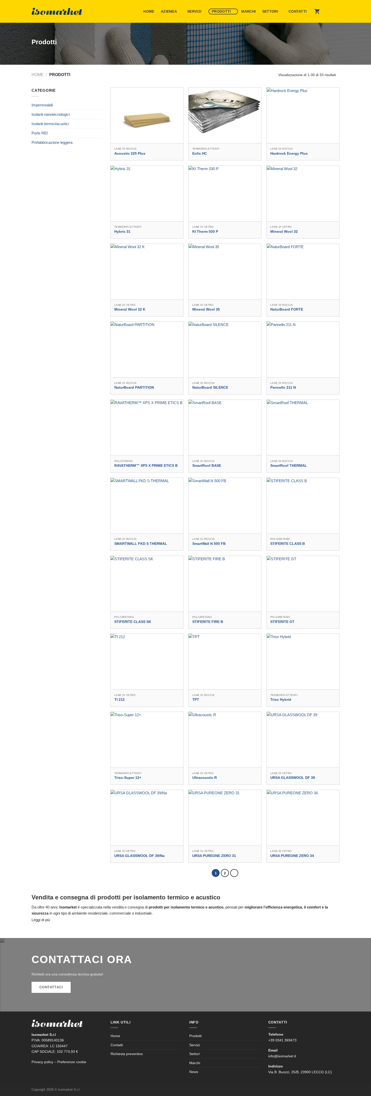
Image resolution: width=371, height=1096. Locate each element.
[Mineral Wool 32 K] (147, 271)
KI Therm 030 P (205, 232)
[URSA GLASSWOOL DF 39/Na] (147, 818)
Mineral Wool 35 (206, 309)
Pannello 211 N (283, 387)
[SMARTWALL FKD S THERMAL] (147, 505)
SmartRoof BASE (206, 466)
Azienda (169, 11)
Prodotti (221, 11)
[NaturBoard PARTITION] (147, 349)
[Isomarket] (57, 11)
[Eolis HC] (225, 115)
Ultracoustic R (204, 778)
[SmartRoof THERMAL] (303, 427)
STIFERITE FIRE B (207, 622)
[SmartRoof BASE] (225, 427)
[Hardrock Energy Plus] (303, 115)
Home (148, 11)
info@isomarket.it (282, 1056)
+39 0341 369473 (282, 1040)
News (193, 1072)
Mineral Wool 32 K (129, 309)
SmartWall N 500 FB (209, 544)
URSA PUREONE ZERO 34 (292, 856)
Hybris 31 (122, 232)
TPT (195, 700)
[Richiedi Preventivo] (317, 11)
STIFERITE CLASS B (287, 544)
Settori (270, 11)
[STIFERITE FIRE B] (225, 584)
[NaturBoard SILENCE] (225, 349)
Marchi (248, 11)
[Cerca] (334, 11)
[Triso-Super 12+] (147, 739)
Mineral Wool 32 (284, 232)
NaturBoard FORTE (286, 309)
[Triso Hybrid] (303, 661)
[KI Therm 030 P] (225, 193)
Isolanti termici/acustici (50, 124)
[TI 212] (147, 661)
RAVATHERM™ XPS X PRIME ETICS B (146, 466)
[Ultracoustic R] (225, 739)
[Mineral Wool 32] (303, 193)
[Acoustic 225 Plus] (147, 115)
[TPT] (225, 661)
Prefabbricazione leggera (52, 142)
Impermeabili (42, 105)
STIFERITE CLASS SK (132, 622)
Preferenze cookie (71, 1062)
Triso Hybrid (280, 700)
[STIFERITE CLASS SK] (147, 584)
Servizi (194, 11)
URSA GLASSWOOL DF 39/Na (139, 856)
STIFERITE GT (282, 622)
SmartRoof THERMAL (288, 466)
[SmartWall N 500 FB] (225, 505)
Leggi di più (41, 920)
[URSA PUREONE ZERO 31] (225, 818)
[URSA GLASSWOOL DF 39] (303, 739)
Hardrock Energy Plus (289, 153)
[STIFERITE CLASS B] (303, 505)
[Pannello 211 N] (303, 349)
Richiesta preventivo (127, 1054)
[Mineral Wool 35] (225, 271)
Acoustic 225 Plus (129, 153)
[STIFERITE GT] (303, 584)
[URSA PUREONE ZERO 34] (303, 818)
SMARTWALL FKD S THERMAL (140, 544)
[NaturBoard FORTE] (303, 271)
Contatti (297, 11)
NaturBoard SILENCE (210, 387)
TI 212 (119, 700)
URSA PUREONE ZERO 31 (214, 856)
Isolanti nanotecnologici (51, 114)
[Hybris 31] (147, 193)
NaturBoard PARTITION (134, 387)
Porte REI (40, 133)
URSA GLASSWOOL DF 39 (292, 778)
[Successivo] (234, 873)
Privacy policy (42, 1062)
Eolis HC (199, 153)
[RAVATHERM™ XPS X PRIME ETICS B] (147, 427)
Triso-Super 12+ (127, 778)
